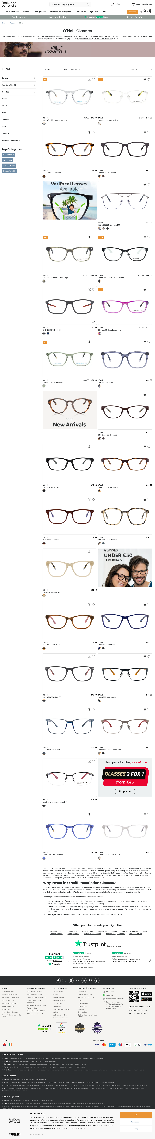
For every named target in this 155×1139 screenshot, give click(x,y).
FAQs (79, 1000)
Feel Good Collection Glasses (18, 1088)
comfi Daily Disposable (20, 1070)
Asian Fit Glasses (128, 1085)
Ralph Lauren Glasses (92, 934)
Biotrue (71, 1067)
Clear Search (75, 69)
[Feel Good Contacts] (9, 4)
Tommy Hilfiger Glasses (115, 934)
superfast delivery (84, 39)
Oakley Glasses (73, 934)
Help (105, 11)
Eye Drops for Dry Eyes (60, 1015)
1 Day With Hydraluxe (124, 1070)
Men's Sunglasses (16, 1100)
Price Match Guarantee (35, 995)
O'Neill (65, 69)
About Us (81, 1009)
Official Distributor (8, 1000)
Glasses (27, 11)
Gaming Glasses (61, 1085)
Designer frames (9, 165)
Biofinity (36, 1067)
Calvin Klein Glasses (8, 1091)
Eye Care (94, 11)
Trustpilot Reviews (8, 992)
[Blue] (48, 333)
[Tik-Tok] (97, 980)
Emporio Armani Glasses (107, 931)
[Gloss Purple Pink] (99, 333)
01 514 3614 (110, 992)
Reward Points (32, 1008)
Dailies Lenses (27, 1067)
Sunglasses (40, 11)
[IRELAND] (10, 1044)
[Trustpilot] (44, 1032)
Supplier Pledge (7, 1009)
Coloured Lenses (50, 1061)
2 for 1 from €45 (8, 154)
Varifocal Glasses (102, 1085)
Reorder (132, 12)
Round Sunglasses (63, 1106)
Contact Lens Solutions (61, 1018)
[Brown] (103, 228)
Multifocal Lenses (36, 1061)
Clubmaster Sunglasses (143, 1106)
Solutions (81, 11)
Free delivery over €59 (21, 17)
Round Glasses (40, 1082)
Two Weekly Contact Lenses (72, 1058)
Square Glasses (64, 1082)
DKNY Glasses (72, 931)
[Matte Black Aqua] (99, 281)
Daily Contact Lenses (15, 1058)
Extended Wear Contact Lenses (93, 1058)
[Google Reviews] (61, 1033)
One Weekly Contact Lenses (52, 1058)
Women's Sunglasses (31, 1100)
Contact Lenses (11, 11)
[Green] (103, 543)
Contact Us (82, 992)
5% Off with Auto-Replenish (36, 997)
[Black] (99, 176)
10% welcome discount (103, 39)
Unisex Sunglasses (47, 1100)
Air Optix (52, 1067)
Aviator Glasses (15, 1082)
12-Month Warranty (134, 17)
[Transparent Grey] (44, 123)
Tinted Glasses (115, 1085)
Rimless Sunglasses (64, 1103)
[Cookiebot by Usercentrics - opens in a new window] (15, 1134)
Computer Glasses (33, 1085)
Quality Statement (8, 1006)
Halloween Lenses (67, 1064)
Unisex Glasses (41, 1079)
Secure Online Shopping (10, 1012)
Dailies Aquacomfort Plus (60, 1070)
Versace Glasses (135, 934)
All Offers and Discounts (35, 1014)
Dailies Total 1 (45, 1070)
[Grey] (99, 858)
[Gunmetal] (99, 228)
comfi (11, 1067)
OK (136, 1115)
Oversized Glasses (88, 1085)
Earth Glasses (87, 931)
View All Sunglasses (8, 1108)
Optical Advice (83, 1003)
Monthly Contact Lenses (32, 1058)
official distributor (91, 36)
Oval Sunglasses (76, 1106)
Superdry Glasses (63, 1088)
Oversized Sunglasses (96, 1103)
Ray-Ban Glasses (36, 1088)
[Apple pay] (146, 994)
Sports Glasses (74, 1085)
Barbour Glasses (56, 931)
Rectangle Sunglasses (92, 1106)
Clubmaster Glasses (107, 1082)
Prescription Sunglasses (61, 11)
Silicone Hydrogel (80, 1064)
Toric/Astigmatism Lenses (20, 1061)
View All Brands (80, 1067)
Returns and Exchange (86, 997)
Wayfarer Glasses (93, 1082)
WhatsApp (109, 995)
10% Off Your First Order (34, 992)
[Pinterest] (90, 980)
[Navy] (99, 700)
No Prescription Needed (9, 1003)
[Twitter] (64, 980)
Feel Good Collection (130, 931)
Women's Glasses (28, 1079)
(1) (8, 92)
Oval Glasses (52, 1082)
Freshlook (45, 1067)
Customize (134, 1122)
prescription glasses (69, 868)
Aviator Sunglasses (16, 1106)
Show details (35, 1134)
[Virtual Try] (89, 79)
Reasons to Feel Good (9, 995)
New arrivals (7, 160)
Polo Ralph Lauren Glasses (79, 1088)
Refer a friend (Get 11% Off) (36, 1011)
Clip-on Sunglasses (79, 1103)
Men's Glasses (15, 1079)
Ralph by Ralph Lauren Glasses (119, 1088)
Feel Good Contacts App (10, 997)
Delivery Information (85, 995)
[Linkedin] (84, 980)
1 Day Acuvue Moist (77, 1070)
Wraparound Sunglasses (125, 1106)
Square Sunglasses (108, 1106)
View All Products (139, 1070)
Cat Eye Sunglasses (31, 1106)
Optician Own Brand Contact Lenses (88, 1016)
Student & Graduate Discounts (34, 1001)
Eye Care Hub (82, 1012)
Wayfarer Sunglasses (47, 1106)
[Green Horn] (44, 386)
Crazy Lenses (54, 1064)
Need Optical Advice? (144, 4)
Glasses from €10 (9, 171)
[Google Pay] (146, 999)
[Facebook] (58, 980)
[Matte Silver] (99, 123)
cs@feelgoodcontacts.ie (114, 999)
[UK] (4, 1044)
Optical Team (82, 1006)
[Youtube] (77, 980)
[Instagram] (71, 980)
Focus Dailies (62, 1067)
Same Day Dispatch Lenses (39, 1064)
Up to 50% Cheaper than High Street (12, 1016)
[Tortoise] (44, 176)
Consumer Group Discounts (36, 1005)
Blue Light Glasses (59, 1000)
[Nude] (44, 595)
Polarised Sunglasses (33, 1103)
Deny (136, 1129)
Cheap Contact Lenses (20, 1064)
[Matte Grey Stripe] (44, 281)
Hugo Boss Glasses (137, 1088)
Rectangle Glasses (78, 1082)
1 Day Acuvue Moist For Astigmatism (96, 1070)
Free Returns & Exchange (58, 17)
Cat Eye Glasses (27, 1082)
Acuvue (18, 1067)
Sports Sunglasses (49, 1103)
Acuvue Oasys (34, 1070)
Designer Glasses (59, 997)
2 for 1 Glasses (57, 1003)
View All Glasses (142, 1085)
